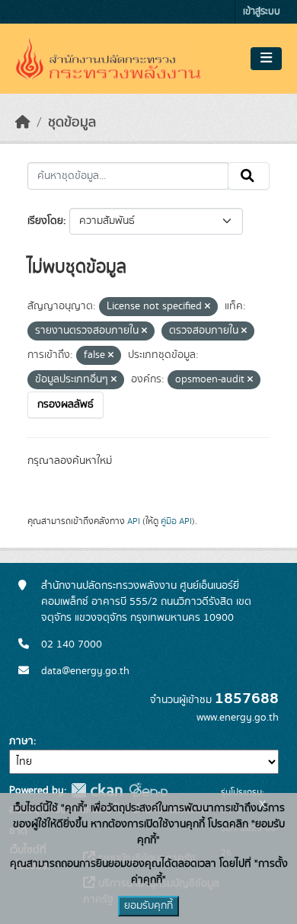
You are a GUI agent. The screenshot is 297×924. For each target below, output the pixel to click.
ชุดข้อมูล (72, 123)
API (133, 521)
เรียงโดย (45, 221)
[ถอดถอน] (207, 307)
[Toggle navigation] (266, 58)
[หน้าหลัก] (22, 123)
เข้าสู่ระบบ (261, 12)
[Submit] (249, 176)
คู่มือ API (176, 521)
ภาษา (21, 741)
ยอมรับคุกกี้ (148, 905)
